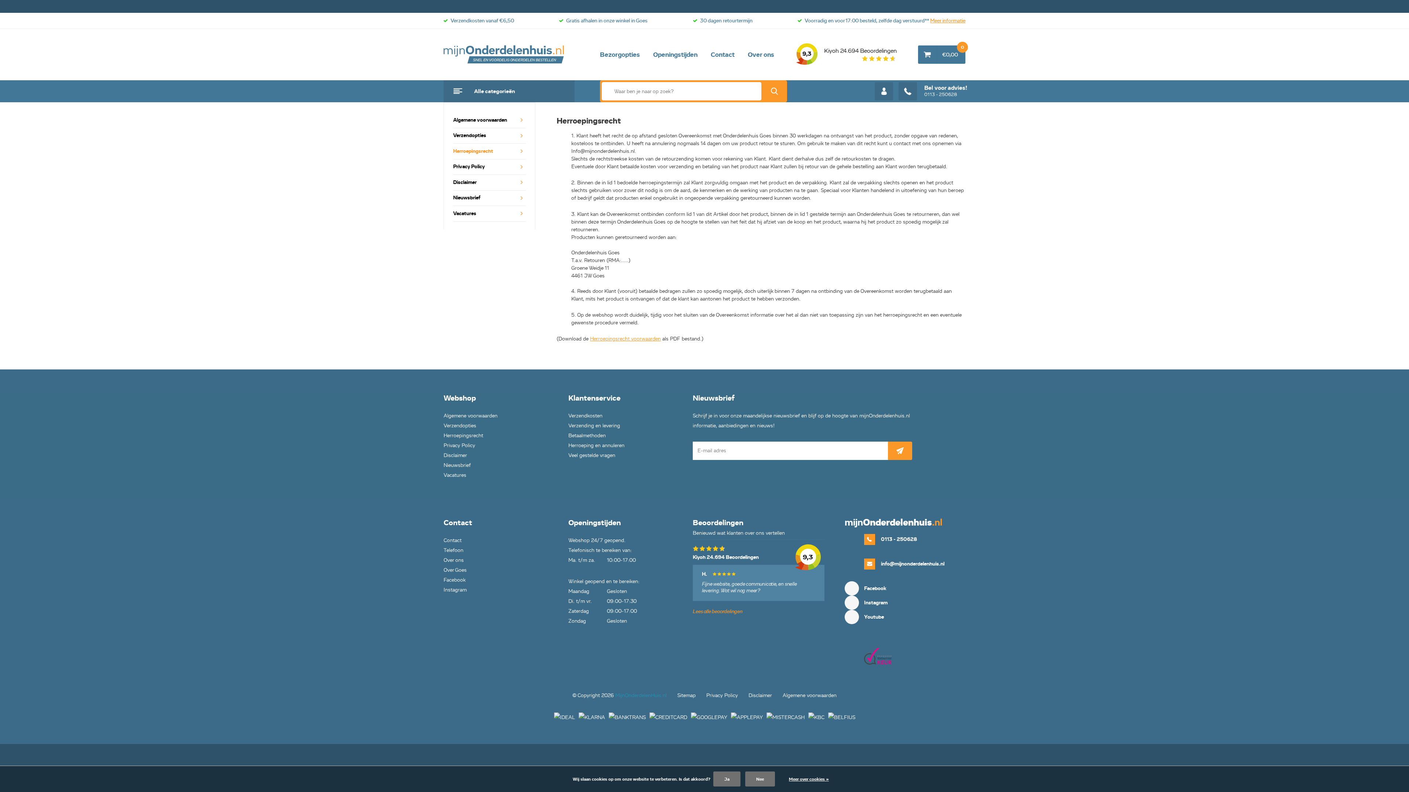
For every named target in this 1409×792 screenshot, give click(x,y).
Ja (726, 779)
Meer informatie (947, 21)
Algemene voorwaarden (480, 120)
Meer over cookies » (809, 779)
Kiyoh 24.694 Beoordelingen (849, 52)
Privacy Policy (469, 166)
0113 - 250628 (945, 90)
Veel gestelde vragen (591, 455)
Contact (723, 55)
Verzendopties (469, 135)
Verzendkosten (585, 416)
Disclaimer (465, 182)
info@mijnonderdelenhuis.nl (912, 564)
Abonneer (900, 451)
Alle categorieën (494, 91)
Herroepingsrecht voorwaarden (625, 339)
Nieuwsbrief (466, 198)
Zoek (774, 91)
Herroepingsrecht (473, 151)
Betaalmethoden (587, 435)
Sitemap (686, 695)
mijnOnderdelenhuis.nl (504, 54)
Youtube (874, 617)
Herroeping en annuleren (596, 445)
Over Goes (455, 570)
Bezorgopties (620, 55)
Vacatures (464, 213)
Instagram (455, 590)
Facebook (455, 580)
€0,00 (953, 51)
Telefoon (453, 550)
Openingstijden (675, 55)
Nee (760, 779)
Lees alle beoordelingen (717, 611)
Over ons (761, 55)
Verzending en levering (594, 426)
